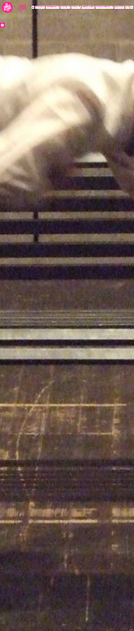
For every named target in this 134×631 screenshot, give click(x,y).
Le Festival (64, 7)
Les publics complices (103, 7)
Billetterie (120, 7)
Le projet (75, 7)
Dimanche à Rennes (88, 7)
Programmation (51, 7)
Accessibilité (40, 7)
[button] (2, 25)
